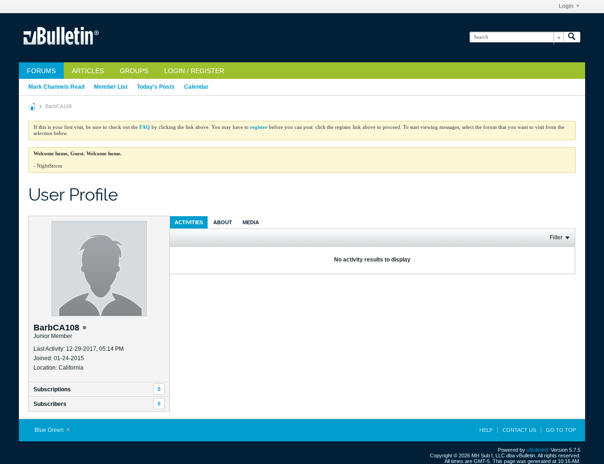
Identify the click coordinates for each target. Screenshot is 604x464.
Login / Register (194, 71)
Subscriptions (52, 389)
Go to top (561, 430)
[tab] (188, 222)
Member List (110, 87)
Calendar (196, 87)
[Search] (571, 37)
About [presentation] (222, 222)
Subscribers (50, 404)
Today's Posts (156, 87)
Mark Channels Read (56, 87)
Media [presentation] (251, 222)
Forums (41, 71)
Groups (134, 71)
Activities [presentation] (189, 222)
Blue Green (49, 430)
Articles (88, 71)
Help (486, 430)
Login (566, 6)
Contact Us (519, 430)
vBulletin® (538, 450)
